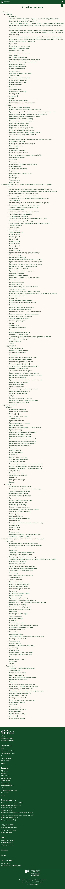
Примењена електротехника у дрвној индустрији (25, 264)
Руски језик (13, 175)
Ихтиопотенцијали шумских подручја (21, 119)
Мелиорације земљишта (17, 623)
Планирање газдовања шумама (19, 48)
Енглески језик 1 (14, 243)
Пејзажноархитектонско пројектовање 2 (22, 443)
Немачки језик (14, 178)
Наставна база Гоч (6, 863)
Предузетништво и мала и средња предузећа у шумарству (28, 114)
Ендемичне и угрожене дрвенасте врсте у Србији (25, 155)
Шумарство (6, 12)
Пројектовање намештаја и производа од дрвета (25, 259)
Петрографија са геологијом (18, 505)
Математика (13, 16)
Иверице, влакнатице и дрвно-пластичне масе (24, 314)
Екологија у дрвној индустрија (19, 339)
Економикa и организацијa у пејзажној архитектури (25, 468)
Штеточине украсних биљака (18, 153)
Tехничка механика (15, 225)
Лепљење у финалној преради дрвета (21, 307)
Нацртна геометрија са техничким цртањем (23, 194)
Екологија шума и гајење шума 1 (19, 46)
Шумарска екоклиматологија (18, 100)
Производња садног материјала (19, 423)
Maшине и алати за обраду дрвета (20, 300)
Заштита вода (13, 573)
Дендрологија (13, 96)
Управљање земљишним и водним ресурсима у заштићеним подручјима (32, 559)
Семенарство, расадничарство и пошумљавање (24, 60)
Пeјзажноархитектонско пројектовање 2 (22, 439)
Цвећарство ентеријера (17, 480)
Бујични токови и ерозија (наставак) (20, 652)
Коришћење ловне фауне (17, 141)
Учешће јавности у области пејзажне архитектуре (25, 489)
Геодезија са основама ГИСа (18, 639)
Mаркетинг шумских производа (19, 107)
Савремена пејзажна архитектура (20, 496)
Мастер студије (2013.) (7, 810)
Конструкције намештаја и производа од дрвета (25, 312)
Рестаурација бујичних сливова (19, 593)
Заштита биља (13, 548)
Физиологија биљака (15, 89)
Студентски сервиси (6, 758)
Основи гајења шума (15, 616)
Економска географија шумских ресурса (22, 130)
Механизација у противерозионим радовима (23, 686)
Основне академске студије (9, 827)
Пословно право (14, 280)
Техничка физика (14, 228)
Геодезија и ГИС (14, 94)
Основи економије (15, 166)
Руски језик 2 (13, 239)
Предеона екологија (15, 430)
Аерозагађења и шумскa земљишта (20, 555)
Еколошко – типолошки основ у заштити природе (25, 132)
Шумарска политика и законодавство (21, 121)
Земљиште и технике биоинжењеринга (22, 552)
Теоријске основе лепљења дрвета (20, 214)
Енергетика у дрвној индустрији (19, 332)
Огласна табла (5, 760)
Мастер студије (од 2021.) (8, 808)
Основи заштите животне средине (20, 609)
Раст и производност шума (18, 57)
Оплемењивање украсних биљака (20, 511)
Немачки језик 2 (14, 237)
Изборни (8, 105)
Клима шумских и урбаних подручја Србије (23, 164)
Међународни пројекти (7, 845)
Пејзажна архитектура (10, 405)
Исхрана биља (13, 148)
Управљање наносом (15, 577)
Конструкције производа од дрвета (21, 362)
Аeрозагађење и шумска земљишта (20, 655)
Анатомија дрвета (15, 341)
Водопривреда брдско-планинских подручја (23, 543)
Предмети (9, 187)
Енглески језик (14, 182)
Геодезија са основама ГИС (17, 698)
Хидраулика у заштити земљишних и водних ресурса (26, 636)
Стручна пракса (11, 346)
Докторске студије (6, 832)
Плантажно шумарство (16, 137)
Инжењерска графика (16, 305)
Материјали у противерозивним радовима (23, 568)
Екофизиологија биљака (16, 473)
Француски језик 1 (15, 250)
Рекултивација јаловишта (17, 564)
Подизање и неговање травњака (20, 434)
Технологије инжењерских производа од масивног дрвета (28, 219)
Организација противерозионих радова (22, 684)
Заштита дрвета (14, 200)
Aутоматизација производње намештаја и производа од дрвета (30, 337)
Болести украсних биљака (17, 150)
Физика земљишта (15, 643)
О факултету (4, 771)
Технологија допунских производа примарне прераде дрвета (29, 223)
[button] (62, 2)
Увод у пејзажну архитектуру (18, 416)
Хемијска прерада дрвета (17, 321)
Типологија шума (14, 75)
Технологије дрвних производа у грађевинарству (25, 196)
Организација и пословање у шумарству (22, 41)
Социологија (13, 171)
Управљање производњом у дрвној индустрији (24, 205)
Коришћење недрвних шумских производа (23, 62)
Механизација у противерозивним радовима (23, 625)
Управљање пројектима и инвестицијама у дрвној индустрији (29, 198)
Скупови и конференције (8, 840)
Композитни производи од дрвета (20, 316)
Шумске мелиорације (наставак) (19, 584)
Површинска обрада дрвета (18, 275)
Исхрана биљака (14, 521)
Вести (2, 748)
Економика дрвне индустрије (18, 334)
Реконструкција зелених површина (20, 500)
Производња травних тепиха (18, 502)
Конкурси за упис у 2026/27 (8, 753)
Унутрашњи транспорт (16, 209)
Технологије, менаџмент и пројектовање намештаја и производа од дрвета (27, 184)
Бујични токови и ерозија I (17, 714)
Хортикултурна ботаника (17, 461)
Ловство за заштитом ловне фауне (20, 73)
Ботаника (12, 657)
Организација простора (16, 282)
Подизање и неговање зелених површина (22, 432)
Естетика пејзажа (14, 530)
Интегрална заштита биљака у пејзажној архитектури (26, 523)
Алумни (3, 763)
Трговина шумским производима (19, 53)
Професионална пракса (16, 425)
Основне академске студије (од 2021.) (12, 803)
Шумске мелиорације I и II (17, 673)
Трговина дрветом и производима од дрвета (24, 212)
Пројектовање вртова (16, 421)
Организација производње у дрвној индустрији (24, 291)
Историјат (4, 773)
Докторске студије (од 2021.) (9, 817)
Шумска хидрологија (16, 146)
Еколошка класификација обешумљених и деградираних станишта (30, 139)
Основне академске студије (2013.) (11, 805)
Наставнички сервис (6, 756)
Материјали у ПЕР (15, 711)
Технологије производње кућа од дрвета (22, 221)
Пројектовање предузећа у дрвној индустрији (24, 253)
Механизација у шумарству (18, 80)
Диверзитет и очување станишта (20, 536)
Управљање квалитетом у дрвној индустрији (23, 207)
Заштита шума (13, 55)
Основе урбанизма (15, 450)
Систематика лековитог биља (18, 169)
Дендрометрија (14, 71)
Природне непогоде (16, 595)
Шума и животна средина (17, 82)
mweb (36, 884)
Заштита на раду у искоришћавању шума (22, 134)
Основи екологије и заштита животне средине (24, 509)
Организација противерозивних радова (22, 566)
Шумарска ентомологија (17, 64)
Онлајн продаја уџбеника (8, 751)
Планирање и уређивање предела (20, 437)
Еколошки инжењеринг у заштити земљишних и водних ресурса (23, 539)
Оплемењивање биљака (17, 157)
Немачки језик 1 (14, 246)
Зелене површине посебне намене (20, 486)
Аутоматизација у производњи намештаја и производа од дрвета (30, 189)
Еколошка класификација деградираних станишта (25, 546)
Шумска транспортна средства (19, 78)
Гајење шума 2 (13, 44)
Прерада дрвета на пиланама (18, 268)
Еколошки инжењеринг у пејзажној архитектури (24, 534)
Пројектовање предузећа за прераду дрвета (24, 373)
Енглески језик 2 (14, 234)
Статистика (13, 159)
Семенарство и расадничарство (19, 589)
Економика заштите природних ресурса (22, 645)
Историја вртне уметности (18, 457)
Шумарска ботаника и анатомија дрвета (22, 103)
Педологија (13, 87)
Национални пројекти (7, 842)
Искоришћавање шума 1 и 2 (18, 66)
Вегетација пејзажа (15, 414)
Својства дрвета (14, 162)
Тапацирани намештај (16, 232)
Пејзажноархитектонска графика (20, 446)
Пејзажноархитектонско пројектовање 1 (22, 441)
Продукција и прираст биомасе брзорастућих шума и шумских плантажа (32, 112)
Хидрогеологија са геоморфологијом (21, 571)
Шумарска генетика (15, 85)
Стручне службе (5, 780)
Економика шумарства (16, 50)
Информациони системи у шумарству (21, 128)
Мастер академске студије (8, 830)
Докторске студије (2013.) (8, 820)
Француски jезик (14, 180)
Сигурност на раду (15, 255)
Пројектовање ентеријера (17, 257)
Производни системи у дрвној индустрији (23, 266)
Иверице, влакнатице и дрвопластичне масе (23, 400)
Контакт (3, 795)
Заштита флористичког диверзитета (21, 575)
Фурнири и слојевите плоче (18, 330)
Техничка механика (15, 580)
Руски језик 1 (13, 248)
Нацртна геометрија (16, 452)
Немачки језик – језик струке (18, 614)
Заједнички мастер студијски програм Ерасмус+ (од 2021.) (17, 815)
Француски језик (14, 241)
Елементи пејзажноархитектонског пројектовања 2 (26, 464)
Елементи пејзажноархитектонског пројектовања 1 (26, 466)
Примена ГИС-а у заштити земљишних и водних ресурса (27, 602)
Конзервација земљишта (17, 630)
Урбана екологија (14, 418)
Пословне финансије (15, 284)
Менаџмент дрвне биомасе (18, 296)
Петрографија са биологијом (18, 412)
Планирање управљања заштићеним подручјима (24, 116)
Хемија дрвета (14, 325)
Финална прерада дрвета (17, 328)
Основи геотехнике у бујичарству (20, 607)
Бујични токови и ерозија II (18, 695)
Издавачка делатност (7, 785)
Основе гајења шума (15, 707)
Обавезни (9, 14)
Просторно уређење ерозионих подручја (22, 600)
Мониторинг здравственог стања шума (22, 144)
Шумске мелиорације (16, 582)
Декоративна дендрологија (18, 475)
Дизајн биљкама (14, 471)
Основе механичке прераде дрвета (20, 173)
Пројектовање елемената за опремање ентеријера (25, 262)
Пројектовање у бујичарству (18, 598)
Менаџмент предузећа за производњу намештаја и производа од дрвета (33, 191)
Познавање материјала (16, 273)
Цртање (12, 482)
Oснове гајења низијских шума (19, 123)
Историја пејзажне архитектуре (19, 518)
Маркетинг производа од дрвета (20, 309)
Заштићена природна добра (9, 790)
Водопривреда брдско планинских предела (23, 557)
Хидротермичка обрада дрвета (19, 318)
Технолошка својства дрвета (18, 216)
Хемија (11, 98)
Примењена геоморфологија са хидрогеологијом (25, 427)
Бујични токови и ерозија (17, 659)
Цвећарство (13, 477)
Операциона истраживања (17, 289)
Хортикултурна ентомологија (18, 459)
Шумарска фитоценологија (17, 91)
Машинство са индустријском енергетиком (23, 303)
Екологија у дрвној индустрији (19, 402)
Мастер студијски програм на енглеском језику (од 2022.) (17, 812)
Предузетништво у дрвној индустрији (21, 271)
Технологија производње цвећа (19, 491)
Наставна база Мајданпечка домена (11, 865)
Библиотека (4, 788)
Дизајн (11, 343)
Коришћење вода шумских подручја (21, 627)
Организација (4, 775)
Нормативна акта (6, 783)
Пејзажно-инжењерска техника (19, 507)
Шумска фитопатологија (17, 69)
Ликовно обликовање (16, 516)
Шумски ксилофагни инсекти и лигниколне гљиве (25, 110)
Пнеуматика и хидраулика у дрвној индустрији (24, 278)
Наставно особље (6, 778)
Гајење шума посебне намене (18, 125)
